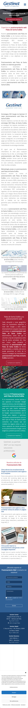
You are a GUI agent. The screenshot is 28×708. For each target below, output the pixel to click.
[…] (12, 484)
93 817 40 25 (15, 621)
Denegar (14, 696)
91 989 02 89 (15, 633)
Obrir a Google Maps (14, 623)
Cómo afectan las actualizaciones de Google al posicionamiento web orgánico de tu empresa (14, 471)
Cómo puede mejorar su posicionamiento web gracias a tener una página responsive (12, 548)
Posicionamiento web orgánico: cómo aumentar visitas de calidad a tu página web (13, 510)
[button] (25, 672)
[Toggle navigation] (25, 4)
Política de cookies (6, 704)
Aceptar (14, 692)
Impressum (23, 704)
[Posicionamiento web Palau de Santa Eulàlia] (14, 94)
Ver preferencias (14, 701)
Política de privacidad (15, 704)
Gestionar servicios (14, 687)
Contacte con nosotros (14, 19)
